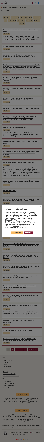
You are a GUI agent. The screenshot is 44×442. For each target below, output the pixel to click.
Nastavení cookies (10, 224)
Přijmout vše (8, 220)
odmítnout (16, 226)
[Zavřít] (40, 206)
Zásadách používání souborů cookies (15, 227)
